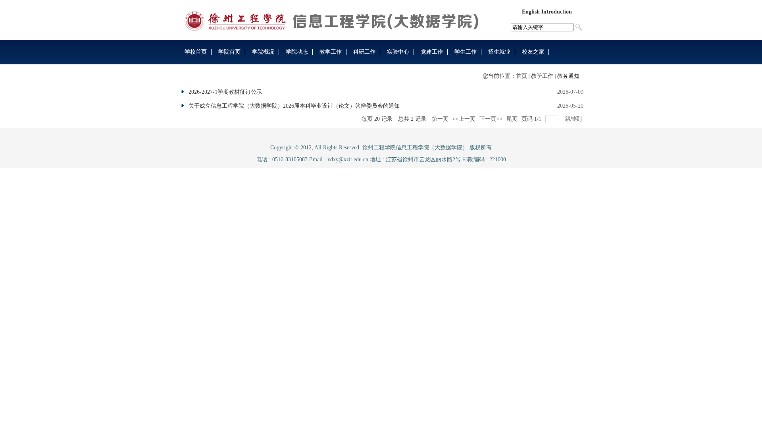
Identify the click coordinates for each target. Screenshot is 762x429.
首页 (521, 76)
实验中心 (398, 52)
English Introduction (547, 12)
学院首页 (229, 52)
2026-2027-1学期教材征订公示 (225, 92)
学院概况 (263, 52)
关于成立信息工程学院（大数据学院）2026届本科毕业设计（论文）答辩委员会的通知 (294, 106)
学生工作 (465, 52)
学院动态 (297, 52)
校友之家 (533, 52)
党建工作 (432, 52)
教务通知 (568, 76)
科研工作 (364, 52)
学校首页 (196, 52)
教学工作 (330, 52)
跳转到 (574, 119)
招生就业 (499, 52)
